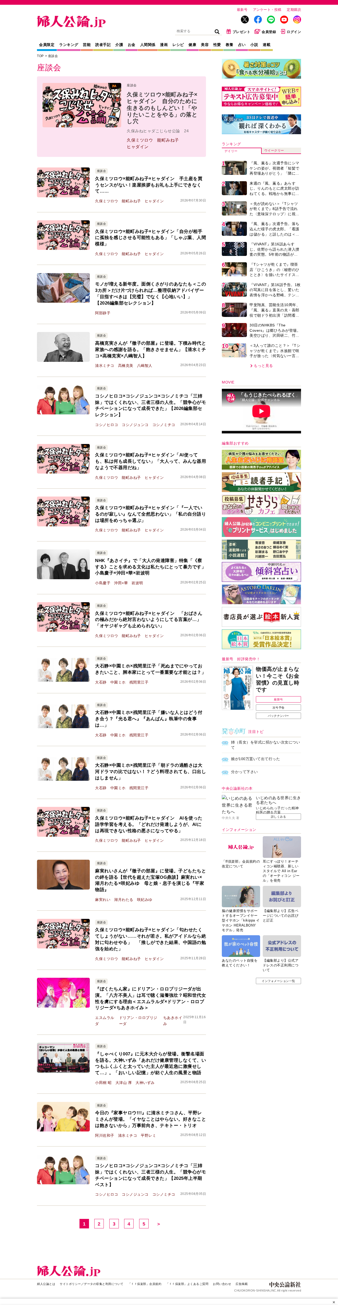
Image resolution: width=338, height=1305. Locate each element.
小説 (254, 45)
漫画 (164, 45)
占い (242, 45)
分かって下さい (244, 772)
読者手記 (103, 45)
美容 (205, 45)
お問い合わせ (222, 1283)
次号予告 (279, 707)
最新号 (242, 10)
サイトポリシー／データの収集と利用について (92, 1283)
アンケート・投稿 (267, 10)
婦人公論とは (46, 1283)
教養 (229, 45)
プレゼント (242, 32)
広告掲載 (242, 1283)
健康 (192, 45)
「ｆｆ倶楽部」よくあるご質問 (187, 1283)
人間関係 (148, 45)
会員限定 (46, 45)
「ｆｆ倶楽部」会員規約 (145, 1283)
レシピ (178, 45)
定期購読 (294, 10)
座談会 (53, 56)
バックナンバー (278, 715)
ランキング (68, 45)
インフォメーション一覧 (278, 981)
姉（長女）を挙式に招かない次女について (265, 745)
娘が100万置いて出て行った (255, 759)
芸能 (87, 45)
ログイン (294, 32)
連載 (266, 45)
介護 (119, 45)
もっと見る (263, 365)
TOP (40, 56)
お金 (131, 45)
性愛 (217, 45)
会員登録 (269, 32)
